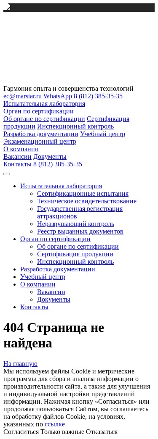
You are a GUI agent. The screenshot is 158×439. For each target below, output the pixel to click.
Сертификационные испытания (83, 193)
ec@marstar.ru (22, 96)
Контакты (17, 164)
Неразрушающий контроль (75, 223)
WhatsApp (57, 96)
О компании (21, 148)
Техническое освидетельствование (87, 201)
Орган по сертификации (38, 111)
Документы (50, 156)
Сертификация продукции (75, 254)
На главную (20, 363)
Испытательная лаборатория (44, 103)
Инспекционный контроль (75, 126)
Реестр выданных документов (80, 231)
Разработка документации (40, 133)
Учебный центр (102, 133)
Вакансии (17, 156)
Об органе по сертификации (44, 118)
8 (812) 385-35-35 (98, 96)
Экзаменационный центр (39, 141)
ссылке (55, 424)
